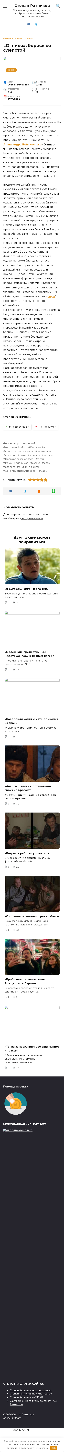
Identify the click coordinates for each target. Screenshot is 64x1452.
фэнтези (36, 466)
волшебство (13, 451)
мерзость (49, 455)
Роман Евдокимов (16, 462)
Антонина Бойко (15, 447)
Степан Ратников (32, 5)
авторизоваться (32, 518)
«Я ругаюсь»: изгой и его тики (27, 588)
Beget (17, 1418)
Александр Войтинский (20, 443)
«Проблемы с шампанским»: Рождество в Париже (25, 981)
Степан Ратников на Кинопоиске (31, 1390)
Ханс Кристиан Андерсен (21, 470)
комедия (10, 455)
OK (54, 1448)
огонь (41, 459)
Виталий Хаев (38, 447)
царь (44, 470)
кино (11, 70)
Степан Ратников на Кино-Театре (31, 1393)
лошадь (35, 455)
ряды (51, 296)
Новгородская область (19, 459)
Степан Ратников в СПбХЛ (26, 1397)
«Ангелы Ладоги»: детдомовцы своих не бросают (28, 788)
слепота (10, 466)
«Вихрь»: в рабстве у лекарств (27, 853)
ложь (23, 455)
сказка (36, 462)
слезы (47, 462)
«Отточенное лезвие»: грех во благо (32, 916)
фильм (23, 466)
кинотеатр (44, 451)
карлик (29, 451)
